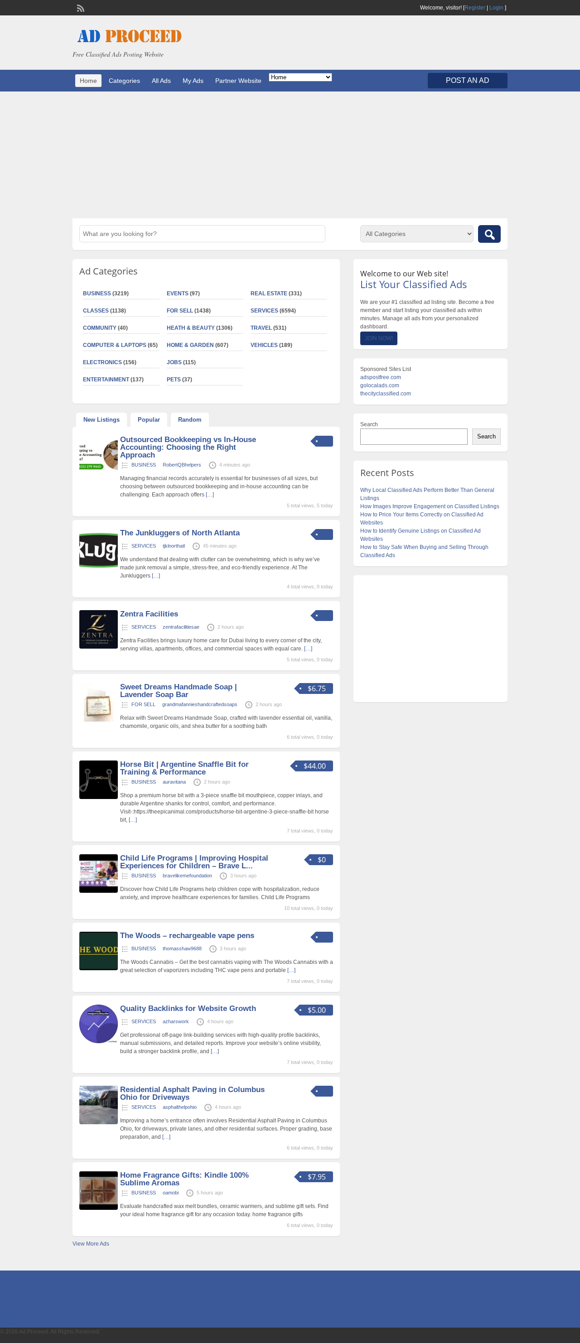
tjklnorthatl (174, 546)
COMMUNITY (99, 328)
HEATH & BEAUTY (191, 328)
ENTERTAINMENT (106, 379)
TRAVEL (261, 328)
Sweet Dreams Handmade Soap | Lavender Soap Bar (178, 691)
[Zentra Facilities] (98, 647)
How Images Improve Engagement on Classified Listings (429, 506)
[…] (210, 494)
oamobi (171, 1192)
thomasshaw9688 (182, 948)
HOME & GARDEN (190, 345)
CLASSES (96, 311)
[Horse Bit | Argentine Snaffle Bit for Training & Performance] (98, 797)
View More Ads (90, 1244)
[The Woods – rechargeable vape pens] (98, 968)
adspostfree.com (380, 377)
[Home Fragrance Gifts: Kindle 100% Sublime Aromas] (98, 1208)
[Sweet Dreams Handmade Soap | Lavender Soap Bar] (98, 720)
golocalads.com (379, 385)
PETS (174, 379)
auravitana (174, 782)
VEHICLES (264, 345)
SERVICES (264, 311)
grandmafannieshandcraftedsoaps (199, 704)
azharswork (176, 1021)
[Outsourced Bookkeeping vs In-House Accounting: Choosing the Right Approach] (98, 472)
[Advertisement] (290, 155)
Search (369, 424)
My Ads (193, 80)
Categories (124, 80)
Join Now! (379, 338)
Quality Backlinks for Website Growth (188, 1008)
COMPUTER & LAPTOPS (114, 345)
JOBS (174, 362)
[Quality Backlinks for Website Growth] (98, 1041)
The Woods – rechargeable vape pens (187, 935)
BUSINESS (97, 293)
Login (496, 8)
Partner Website (238, 80)
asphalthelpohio (180, 1107)
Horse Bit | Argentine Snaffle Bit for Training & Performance (184, 768)
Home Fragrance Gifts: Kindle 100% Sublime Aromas (184, 1179)
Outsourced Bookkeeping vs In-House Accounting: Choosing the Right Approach (188, 447)
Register (474, 8)
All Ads (161, 80)
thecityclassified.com (385, 393)
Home (88, 80)
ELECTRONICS (102, 362)
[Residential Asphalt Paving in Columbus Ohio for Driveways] (98, 1122)
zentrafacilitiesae (181, 627)
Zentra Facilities (149, 614)
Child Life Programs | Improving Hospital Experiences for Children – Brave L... (194, 862)
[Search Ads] (489, 234)
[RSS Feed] (79, 7)
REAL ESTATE (269, 293)
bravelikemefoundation (187, 875)
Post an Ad (467, 80)
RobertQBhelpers (182, 464)
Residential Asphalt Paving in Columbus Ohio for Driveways (192, 1093)
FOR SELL (180, 311)
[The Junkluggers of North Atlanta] (98, 566)
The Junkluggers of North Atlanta (180, 533)
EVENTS (177, 293)
